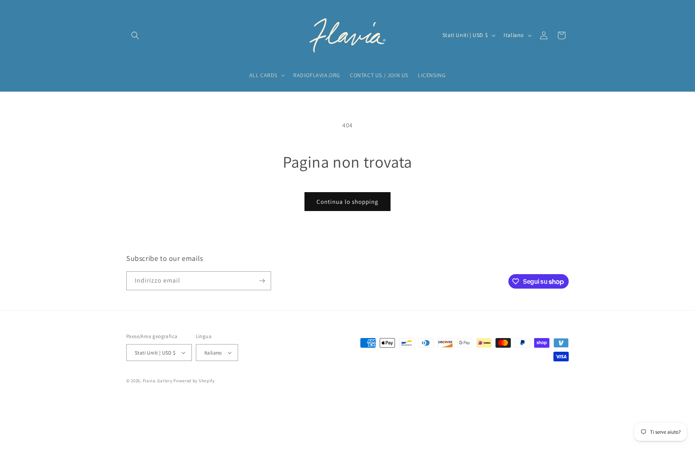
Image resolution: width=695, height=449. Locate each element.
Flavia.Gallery (158, 380)
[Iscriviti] (262, 280)
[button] (135, 35)
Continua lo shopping (347, 201)
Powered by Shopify (194, 380)
